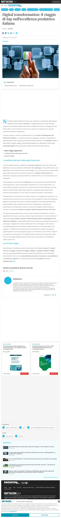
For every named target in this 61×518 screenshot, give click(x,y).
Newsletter (56, 9)
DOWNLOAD (24, 373)
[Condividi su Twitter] (8, 33)
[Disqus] (30, 322)
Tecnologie (17, 9)
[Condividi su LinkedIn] (5, 33)
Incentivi (24, 9)
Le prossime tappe (9, 156)
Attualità (11, 9)
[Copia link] (14, 33)
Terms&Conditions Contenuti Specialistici (45, 487)
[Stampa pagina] (16, 33)
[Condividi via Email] (11, 33)
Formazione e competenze (46, 9)
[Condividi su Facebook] (3, 33)
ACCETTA (15, 515)
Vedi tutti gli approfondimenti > (50, 477)
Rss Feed (19, 487)
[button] (4, 6)
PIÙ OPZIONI (44, 515)
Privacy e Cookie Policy (28, 487)
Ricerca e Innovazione (32, 9)
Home (4, 28)
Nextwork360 (7, 496)
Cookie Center (7, 489)
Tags (14, 487)
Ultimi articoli (5, 9)
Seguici (23, 483)
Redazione (5, 41)
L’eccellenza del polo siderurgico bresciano (16, 153)
